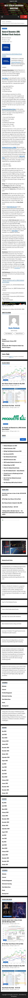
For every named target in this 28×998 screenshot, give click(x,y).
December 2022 (5, 747)
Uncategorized (5, 706)
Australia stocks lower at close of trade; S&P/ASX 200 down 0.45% (12, 921)
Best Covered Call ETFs (9, 454)
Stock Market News (6, 699)
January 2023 (5, 744)
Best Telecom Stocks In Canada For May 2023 (13, 383)
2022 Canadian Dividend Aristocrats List (12, 462)
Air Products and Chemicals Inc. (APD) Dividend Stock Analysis (14, 428)
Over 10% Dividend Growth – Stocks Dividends (14, 470)
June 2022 (4, 767)
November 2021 (5, 790)
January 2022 (5, 783)
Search (4, 435)
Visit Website (8, 333)
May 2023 (4, 731)
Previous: (9, 340)
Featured (4, 689)
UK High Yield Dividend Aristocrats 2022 (12, 451)
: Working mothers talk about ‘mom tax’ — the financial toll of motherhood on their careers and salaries (13, 512)
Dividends (4, 28)
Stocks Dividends (7, 37)
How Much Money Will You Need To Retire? (13, 482)
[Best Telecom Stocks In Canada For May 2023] (14, 374)
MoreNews (22, 994)
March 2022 (4, 777)
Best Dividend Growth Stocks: (10, 457)
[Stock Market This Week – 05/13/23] (14, 396)
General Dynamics (16, 62)
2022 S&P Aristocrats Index (10, 459)
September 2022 (5, 757)
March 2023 (4, 738)
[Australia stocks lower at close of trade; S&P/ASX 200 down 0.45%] (14, 910)
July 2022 (4, 764)
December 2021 (5, 786)
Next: (13, 345)
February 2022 (5, 780)
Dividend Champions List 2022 (10, 445)
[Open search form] (18, 16)
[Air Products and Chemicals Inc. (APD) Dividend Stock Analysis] (14, 418)
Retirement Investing (7, 696)
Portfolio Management (7, 693)
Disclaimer (17, 267)
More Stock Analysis (8, 300)
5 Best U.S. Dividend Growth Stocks (11, 468)
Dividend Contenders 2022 (9, 448)
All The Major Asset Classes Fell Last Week (11, 499)
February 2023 (5, 741)
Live (25, 17)
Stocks (3, 702)
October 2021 (5, 793)
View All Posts (19, 333)
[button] (2, 16)
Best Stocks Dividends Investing (14, 7)
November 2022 (5, 751)
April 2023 (4, 734)
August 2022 (5, 760)
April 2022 (4, 773)
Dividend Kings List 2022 (9, 465)
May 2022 (4, 770)
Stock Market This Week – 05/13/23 (11, 405)
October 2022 (5, 754)
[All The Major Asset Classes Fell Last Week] (14, 934)
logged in (11, 356)
